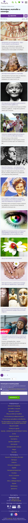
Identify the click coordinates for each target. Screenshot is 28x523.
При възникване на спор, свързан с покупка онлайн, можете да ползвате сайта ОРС (14, 422)
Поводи (14, 478)
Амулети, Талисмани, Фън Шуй (14, 457)
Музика (14, 483)
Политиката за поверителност (16, 389)
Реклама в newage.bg (14, 406)
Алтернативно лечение (14, 447)
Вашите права (14, 426)
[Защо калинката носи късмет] (14, 247)
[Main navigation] (26, 2)
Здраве (14, 467)
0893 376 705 (15, 499)
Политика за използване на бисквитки (14, 419)
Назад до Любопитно (7, 6)
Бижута (14, 462)
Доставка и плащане (14, 408)
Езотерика (14, 444)
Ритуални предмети (14, 465)
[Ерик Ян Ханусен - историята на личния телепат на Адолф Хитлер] (14, 155)
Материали (14, 486)
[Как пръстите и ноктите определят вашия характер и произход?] (14, 271)
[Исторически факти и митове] (14, 62)
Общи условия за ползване (14, 414)
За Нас (14, 433)
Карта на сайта (14, 436)
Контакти (14, 439)
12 (12, 379)
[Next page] (7, 375)
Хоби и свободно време (14, 481)
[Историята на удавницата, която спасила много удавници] (14, 91)
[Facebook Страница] (11, 514)
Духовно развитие (14, 441)
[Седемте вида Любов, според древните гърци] (14, 357)
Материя (14, 460)
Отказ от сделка (14, 428)
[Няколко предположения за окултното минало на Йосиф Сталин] (14, 122)
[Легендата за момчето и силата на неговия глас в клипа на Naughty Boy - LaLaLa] (14, 324)
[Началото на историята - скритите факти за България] (14, 31)
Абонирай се (13, 397)
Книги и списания (14, 475)
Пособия (14, 473)
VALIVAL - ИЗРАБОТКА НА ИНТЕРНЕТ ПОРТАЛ (14, 431)
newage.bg (9, 518)
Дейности (14, 488)
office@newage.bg (16, 500)
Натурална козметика (14, 470)
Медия (14, 449)
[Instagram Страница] (15, 514)
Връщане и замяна (14, 411)
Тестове (14, 452)
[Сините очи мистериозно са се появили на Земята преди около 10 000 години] (14, 297)
